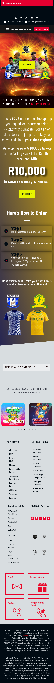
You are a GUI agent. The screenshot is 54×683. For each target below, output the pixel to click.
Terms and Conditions (14, 477)
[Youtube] (48, 518)
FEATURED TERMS (15, 505)
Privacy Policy (12, 484)
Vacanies (13, 494)
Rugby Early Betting (38, 490)
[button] (7, 29)
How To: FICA (12, 459)
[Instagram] (32, 518)
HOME (10, 540)
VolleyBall (12, 530)
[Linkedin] (44, 518)
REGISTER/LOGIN (41, 29)
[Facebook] (36, 518)
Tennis (11, 526)
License (12, 498)
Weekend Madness (37, 451)
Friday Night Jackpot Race (39, 476)
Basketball (12, 522)
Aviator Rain (38, 470)
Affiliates (13, 490)
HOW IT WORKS (11, 546)
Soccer (11, 518)
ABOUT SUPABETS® (13, 557)
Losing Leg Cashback (38, 483)
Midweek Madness (37, 458)
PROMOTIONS (13, 562)
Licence (25, 636)
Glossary (13, 465)
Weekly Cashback (37, 465)
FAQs (10, 551)
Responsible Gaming (14, 470)
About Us (13, 450)
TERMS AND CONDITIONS (20, 367)
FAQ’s (11, 454)
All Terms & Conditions (13, 512)
